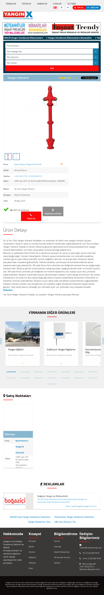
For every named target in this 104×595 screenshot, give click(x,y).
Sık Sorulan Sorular (62, 557)
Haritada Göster (53, 213)
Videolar (32, 563)
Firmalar (11, 3)
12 (65, 376)
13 (79, 376)
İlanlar (57, 3)
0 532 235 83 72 (35, 176)
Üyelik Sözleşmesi (62, 552)
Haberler (42, 3)
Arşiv (31, 568)
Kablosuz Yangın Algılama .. (61, 350)
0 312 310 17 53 (20, 176)
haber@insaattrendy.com (90, 547)
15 (52, 383)
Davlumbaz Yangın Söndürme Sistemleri (74, 517)
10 (38, 376)
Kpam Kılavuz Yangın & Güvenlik (27, 164)
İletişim (71, 3)
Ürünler (26, 3)
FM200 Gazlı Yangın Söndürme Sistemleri (30, 517)
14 (92, 376)
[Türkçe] (54, 7)
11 (52, 376)
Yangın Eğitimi (15, 349)
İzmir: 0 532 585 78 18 (91, 558)
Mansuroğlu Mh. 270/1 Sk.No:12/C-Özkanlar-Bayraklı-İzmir (89, 566)
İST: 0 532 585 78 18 (90, 553)
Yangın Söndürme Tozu (39, 521)
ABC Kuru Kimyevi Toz (65, 521)
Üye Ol (80, 7)
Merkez (10, 434)
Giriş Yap (94, 7)
